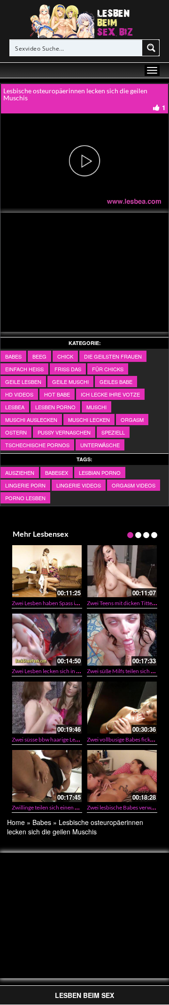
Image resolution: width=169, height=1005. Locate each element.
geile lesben (23, 381)
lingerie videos (78, 485)
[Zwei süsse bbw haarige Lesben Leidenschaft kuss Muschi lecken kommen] (47, 707)
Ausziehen (19, 472)
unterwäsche (100, 445)
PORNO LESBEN (25, 498)
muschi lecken (89, 419)
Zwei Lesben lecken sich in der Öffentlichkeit (66, 671)
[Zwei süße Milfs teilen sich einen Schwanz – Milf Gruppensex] (122, 639)
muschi (96, 407)
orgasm (132, 419)
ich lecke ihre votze (110, 394)
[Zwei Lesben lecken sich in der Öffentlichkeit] (47, 639)
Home (16, 822)
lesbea (14, 407)
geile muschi (70, 381)
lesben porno (55, 407)
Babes (13, 356)
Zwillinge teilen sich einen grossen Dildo (60, 807)
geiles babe (116, 381)
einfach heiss (24, 369)
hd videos (19, 394)
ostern (16, 432)
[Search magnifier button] (151, 48)
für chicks (107, 369)
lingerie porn (25, 485)
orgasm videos (133, 485)
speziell (113, 432)
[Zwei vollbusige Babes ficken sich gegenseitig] (122, 707)
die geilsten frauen (113, 356)
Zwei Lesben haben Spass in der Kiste (56, 603)
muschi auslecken (31, 419)
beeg (39, 356)
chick (65, 356)
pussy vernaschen (64, 432)
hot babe (57, 394)
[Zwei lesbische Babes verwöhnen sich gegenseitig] (122, 776)
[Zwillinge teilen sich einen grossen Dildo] (47, 776)
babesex (56, 472)
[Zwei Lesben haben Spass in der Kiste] (47, 571)
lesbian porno (100, 472)
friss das (67, 369)
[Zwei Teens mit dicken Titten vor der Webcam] (122, 571)
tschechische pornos (37, 445)
